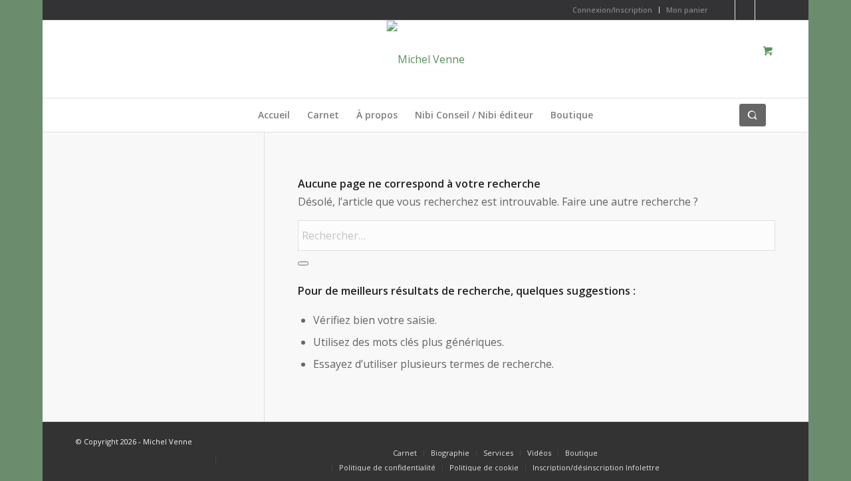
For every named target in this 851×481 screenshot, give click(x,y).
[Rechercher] (752, 115)
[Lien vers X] (725, 10)
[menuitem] (613, 10)
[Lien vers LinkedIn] (765, 10)
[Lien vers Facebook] (745, 10)
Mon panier (687, 10)
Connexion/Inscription (612, 10)
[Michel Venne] (426, 59)
